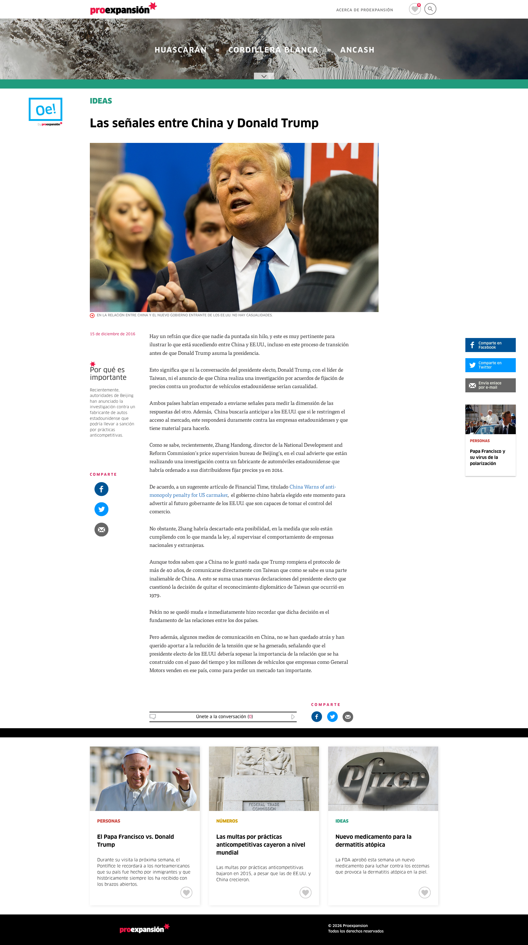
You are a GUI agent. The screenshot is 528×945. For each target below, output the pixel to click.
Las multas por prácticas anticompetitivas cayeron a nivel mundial (260, 845)
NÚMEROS (227, 821)
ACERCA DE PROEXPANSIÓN (364, 10)
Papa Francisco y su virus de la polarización (487, 457)
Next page (485, 767)
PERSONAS (480, 441)
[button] (490, 385)
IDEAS (101, 101)
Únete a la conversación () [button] (224, 717)
